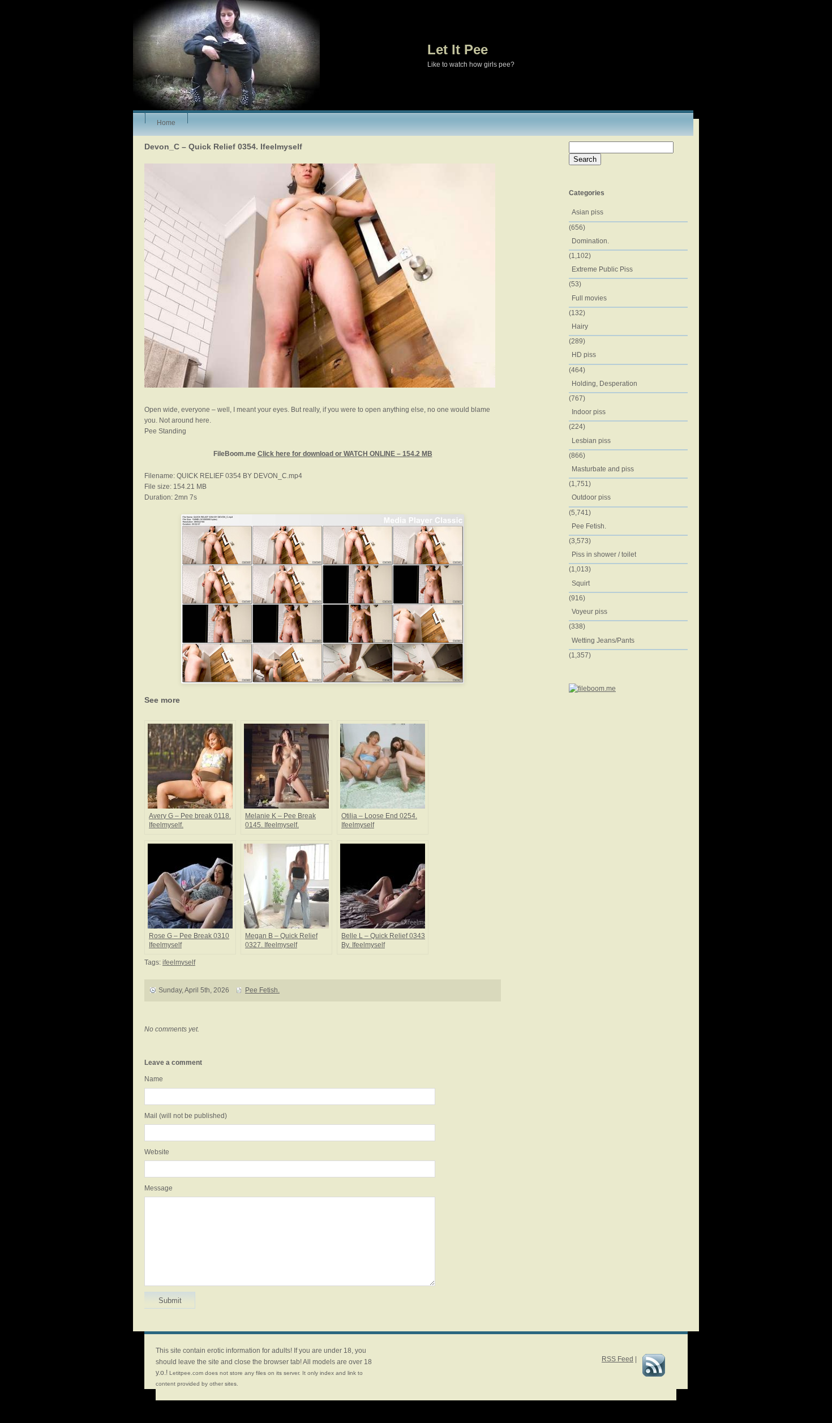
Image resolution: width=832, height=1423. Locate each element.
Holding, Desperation (604, 384)
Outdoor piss (591, 497)
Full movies (589, 298)
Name (153, 1079)
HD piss (584, 355)
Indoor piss (589, 412)
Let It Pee (457, 49)
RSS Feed (617, 1359)
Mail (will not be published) (185, 1116)
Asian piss (587, 212)
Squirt (581, 583)
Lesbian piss (591, 441)
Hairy (580, 326)
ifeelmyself (178, 962)
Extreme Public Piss (602, 269)
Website (156, 1152)
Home (166, 121)
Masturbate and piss (603, 469)
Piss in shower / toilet (604, 554)
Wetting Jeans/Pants (603, 640)
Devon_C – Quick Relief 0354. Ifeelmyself (223, 146)
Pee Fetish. (262, 990)
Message (158, 1188)
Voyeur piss (589, 612)
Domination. (590, 241)
